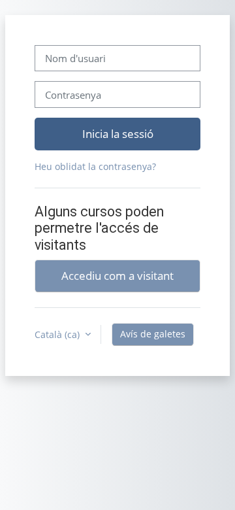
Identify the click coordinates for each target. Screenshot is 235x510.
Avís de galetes (152, 334)
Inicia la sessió (117, 133)
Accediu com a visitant (117, 275)
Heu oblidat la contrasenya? (95, 166)
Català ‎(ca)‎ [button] (58, 334)
